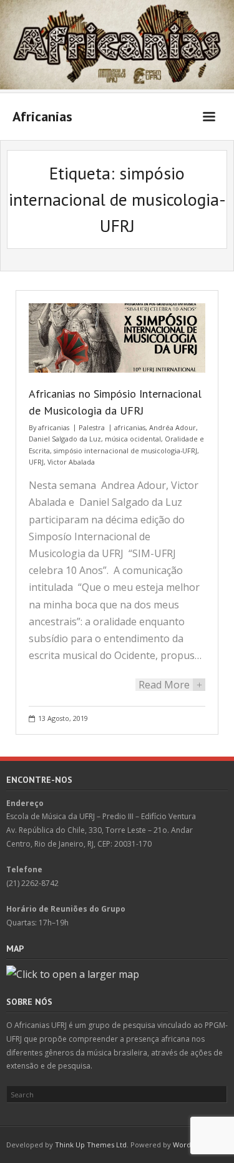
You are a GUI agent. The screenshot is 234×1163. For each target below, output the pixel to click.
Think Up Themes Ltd (91, 1144)
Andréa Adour (172, 427)
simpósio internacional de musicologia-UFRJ (125, 450)
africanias (53, 427)
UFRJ (36, 461)
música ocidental (133, 438)
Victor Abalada (71, 461)
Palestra (92, 427)
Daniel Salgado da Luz (65, 438)
